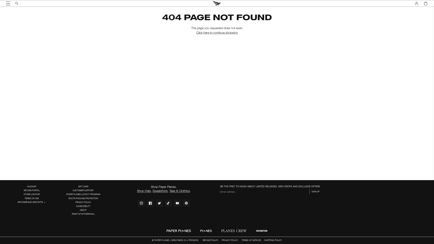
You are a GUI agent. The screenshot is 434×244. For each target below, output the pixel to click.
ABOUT (83, 210)
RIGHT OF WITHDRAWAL (83, 214)
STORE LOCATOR (32, 194)
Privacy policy (230, 240)
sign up (316, 191)
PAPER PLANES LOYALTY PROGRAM (83, 194)
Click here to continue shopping (217, 32)
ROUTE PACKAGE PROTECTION (83, 198)
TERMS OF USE (32, 198)
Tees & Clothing (179, 191)
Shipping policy (273, 240)
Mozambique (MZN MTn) (30, 202)
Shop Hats (144, 191)
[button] (8, 3)
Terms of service (251, 240)
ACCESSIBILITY (83, 206)
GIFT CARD (83, 186)
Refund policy (211, 240)
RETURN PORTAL (32, 190)
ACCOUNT (31, 186)
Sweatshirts (160, 191)
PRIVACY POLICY (83, 202)
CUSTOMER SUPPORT (83, 190)
